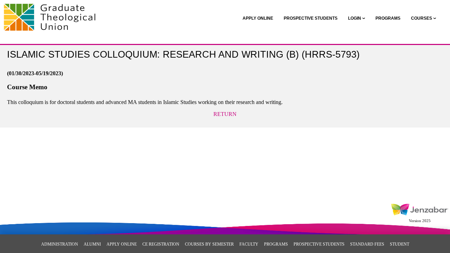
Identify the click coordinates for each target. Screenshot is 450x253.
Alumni (92, 244)
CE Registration (160, 244)
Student (399, 244)
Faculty (248, 244)
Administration (59, 244)
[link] (258, 18)
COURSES (421, 18)
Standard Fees (367, 244)
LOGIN (354, 18)
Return (225, 114)
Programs (276, 244)
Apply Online (122, 244)
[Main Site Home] (52, 12)
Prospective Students (319, 244)
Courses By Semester (209, 244)
